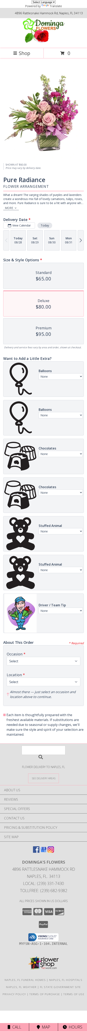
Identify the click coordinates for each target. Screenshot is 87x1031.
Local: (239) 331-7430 (43, 883)
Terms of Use (73, 994)
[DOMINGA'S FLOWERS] (43, 42)
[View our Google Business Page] (43, 851)
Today (45, 225)
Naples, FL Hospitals (65, 980)
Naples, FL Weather (21, 987)
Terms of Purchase (44, 994)
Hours (74, 1027)
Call (15, 1027)
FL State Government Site (60, 987)
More (9, 208)
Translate (56, 6)
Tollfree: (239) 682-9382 (43, 890)
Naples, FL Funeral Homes (25, 980)
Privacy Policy (14, 994)
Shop (24, 53)
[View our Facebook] (36, 851)
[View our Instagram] (51, 851)
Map (45, 1027)
